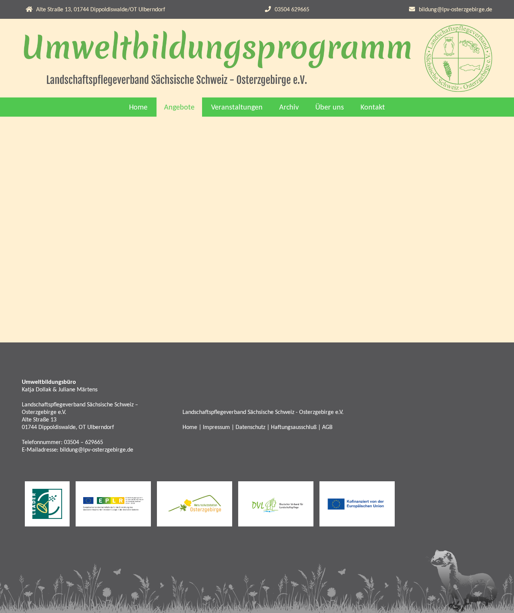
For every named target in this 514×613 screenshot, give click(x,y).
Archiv (289, 107)
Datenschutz (250, 427)
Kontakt (372, 107)
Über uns (329, 107)
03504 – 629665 (83, 443)
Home (138, 107)
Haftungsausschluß (293, 427)
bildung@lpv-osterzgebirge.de (455, 10)
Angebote (179, 107)
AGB (327, 427)
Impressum (216, 427)
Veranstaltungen (237, 107)
